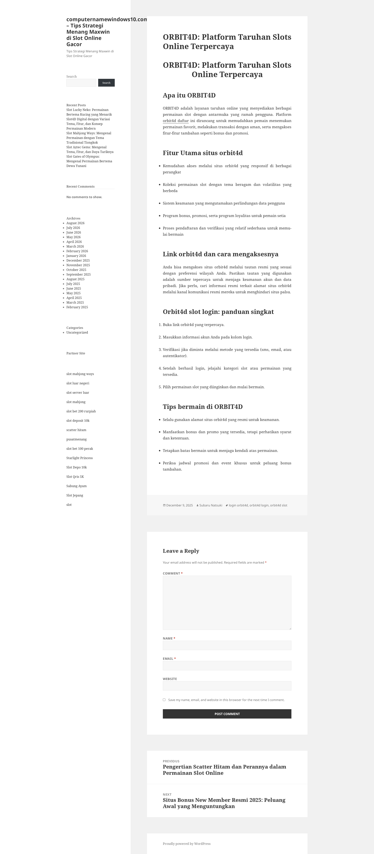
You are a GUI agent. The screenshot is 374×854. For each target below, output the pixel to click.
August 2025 (75, 279)
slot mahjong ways (80, 374)
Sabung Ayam (76, 486)
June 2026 (73, 232)
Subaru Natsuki (210, 505)
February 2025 (77, 307)
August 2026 (75, 223)
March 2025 (75, 302)
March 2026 (75, 246)
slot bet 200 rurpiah (81, 411)
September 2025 (78, 274)
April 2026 (74, 242)
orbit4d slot (278, 505)
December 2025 (78, 260)
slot (69, 505)
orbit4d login (259, 505)
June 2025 (73, 288)
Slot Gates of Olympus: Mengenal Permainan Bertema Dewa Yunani (89, 161)
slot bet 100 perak (79, 448)
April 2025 (74, 298)
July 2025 (73, 284)
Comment (173, 573)
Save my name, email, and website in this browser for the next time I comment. (226, 700)
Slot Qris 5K (75, 476)
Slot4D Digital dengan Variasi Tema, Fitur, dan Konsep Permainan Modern (88, 124)
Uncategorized (77, 332)
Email (169, 658)
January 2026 (76, 256)
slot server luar (77, 392)
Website (170, 679)
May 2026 (73, 237)
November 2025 (78, 265)
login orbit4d (238, 505)
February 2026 (77, 251)
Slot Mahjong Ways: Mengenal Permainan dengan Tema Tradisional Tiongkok (88, 138)
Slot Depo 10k (76, 467)
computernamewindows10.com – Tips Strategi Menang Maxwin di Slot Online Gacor (107, 32)
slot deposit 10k (77, 420)
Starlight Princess (79, 458)
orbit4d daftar (176, 120)
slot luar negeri (77, 383)
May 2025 (73, 293)
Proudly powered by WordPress (187, 844)
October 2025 (76, 270)
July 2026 (73, 228)
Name (169, 638)
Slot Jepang (74, 495)
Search (71, 76)
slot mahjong (76, 402)
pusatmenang (76, 439)
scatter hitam (76, 430)
